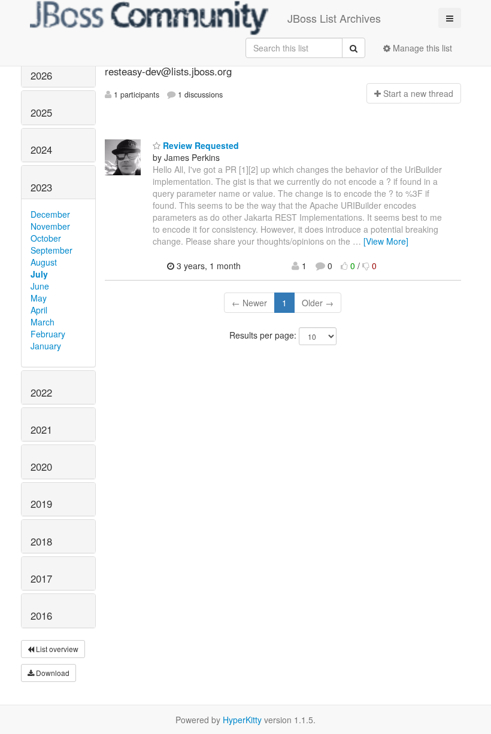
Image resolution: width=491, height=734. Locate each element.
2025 (41, 112)
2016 (41, 615)
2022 (41, 392)
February (48, 334)
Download (51, 673)
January (46, 346)
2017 (41, 578)
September (51, 250)
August (44, 262)
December (50, 214)
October (46, 238)
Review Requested (199, 145)
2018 (41, 541)
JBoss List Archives (334, 18)
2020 (41, 466)
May (39, 298)
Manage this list (421, 48)
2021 (41, 429)
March (42, 322)
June (40, 286)
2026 (41, 75)
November (50, 226)
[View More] (385, 241)
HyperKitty (242, 720)
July (39, 274)
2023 (41, 187)
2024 (41, 149)
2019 (41, 504)
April (39, 310)
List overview (56, 649)
